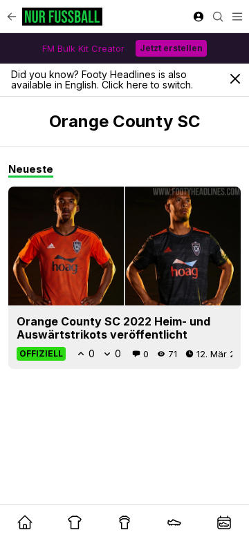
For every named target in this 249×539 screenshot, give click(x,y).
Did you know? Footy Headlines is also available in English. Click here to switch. (102, 79)
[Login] (199, 17)
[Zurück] (12, 17)
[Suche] (218, 17)
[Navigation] (237, 17)
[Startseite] (62, 17)
